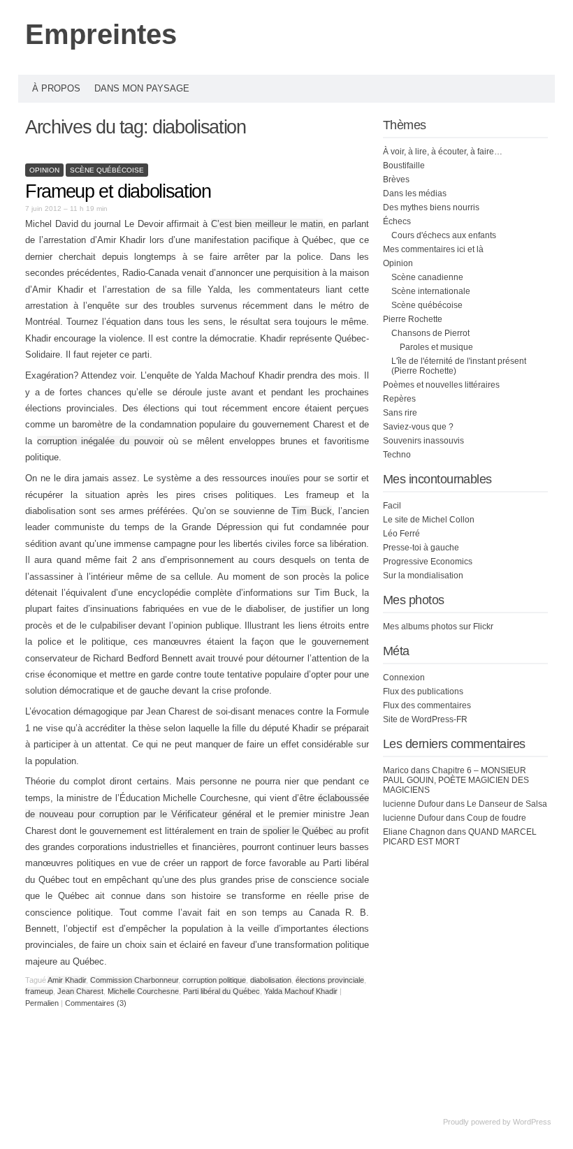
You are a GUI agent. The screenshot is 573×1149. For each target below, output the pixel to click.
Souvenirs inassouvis (423, 441)
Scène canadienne (427, 277)
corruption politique (214, 980)
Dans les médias (415, 193)
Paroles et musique (436, 347)
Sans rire (400, 413)
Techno (397, 455)
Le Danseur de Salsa (507, 804)
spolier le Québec (298, 831)
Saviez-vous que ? (418, 427)
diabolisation (270, 980)
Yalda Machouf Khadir (301, 991)
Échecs (397, 221)
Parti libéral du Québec (221, 991)
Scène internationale (430, 291)
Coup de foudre (496, 818)
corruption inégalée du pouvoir (100, 441)
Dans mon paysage (141, 88)
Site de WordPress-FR (425, 719)
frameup (39, 991)
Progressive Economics (427, 561)
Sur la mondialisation (423, 575)
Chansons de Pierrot (430, 333)
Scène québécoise (107, 170)
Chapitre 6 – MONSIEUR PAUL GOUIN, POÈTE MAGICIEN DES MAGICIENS (456, 780)
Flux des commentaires (427, 705)
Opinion (44, 170)
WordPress (532, 1122)
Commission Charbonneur (134, 980)
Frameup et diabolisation (118, 191)
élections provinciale (330, 980)
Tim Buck (311, 511)
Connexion (404, 677)
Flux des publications (423, 691)
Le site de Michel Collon (428, 520)
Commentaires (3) (95, 1003)
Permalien (43, 1003)
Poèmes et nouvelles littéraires (441, 385)
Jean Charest (80, 991)
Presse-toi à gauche (421, 547)
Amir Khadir (67, 980)
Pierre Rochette (412, 319)
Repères (399, 399)
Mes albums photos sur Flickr (438, 626)
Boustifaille (404, 165)
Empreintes (101, 34)
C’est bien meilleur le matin (267, 224)
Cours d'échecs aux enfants (443, 235)
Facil (392, 506)
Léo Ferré (401, 534)
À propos (56, 88)
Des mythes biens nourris (431, 207)
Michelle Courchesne (143, 991)
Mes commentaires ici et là (433, 249)
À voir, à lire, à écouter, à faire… (442, 151)
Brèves (396, 179)
